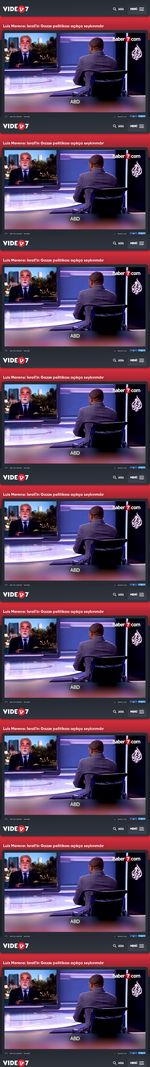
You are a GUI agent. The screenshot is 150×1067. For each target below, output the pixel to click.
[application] (75, 533)
